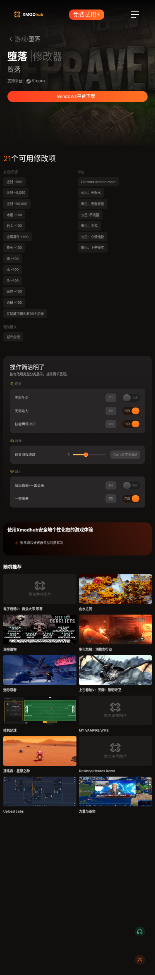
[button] (77, 543)
